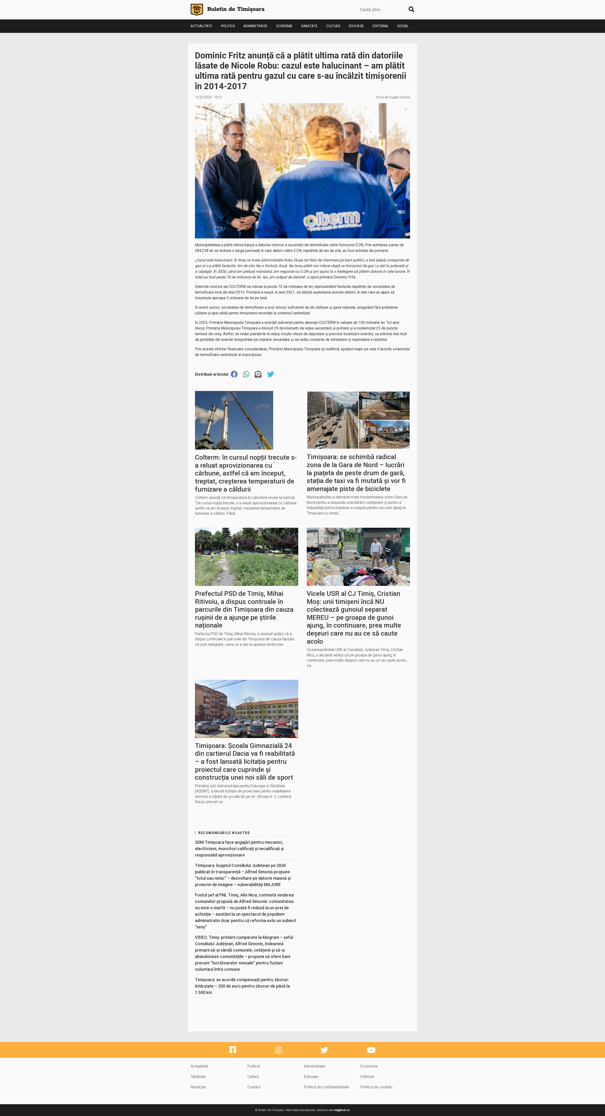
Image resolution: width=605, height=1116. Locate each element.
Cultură (333, 26)
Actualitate (201, 26)
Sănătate (309, 26)
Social (403, 26)
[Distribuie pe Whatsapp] (246, 374)
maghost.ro (342, 1110)
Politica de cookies (377, 1087)
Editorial (381, 26)
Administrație (255, 26)
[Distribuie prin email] (258, 374)
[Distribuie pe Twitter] (270, 374)
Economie (284, 26)
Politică (228, 26)
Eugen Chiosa (399, 97)
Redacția (198, 1087)
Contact (254, 1087)
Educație (356, 26)
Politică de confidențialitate (326, 1087)
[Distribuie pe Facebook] (234, 374)
